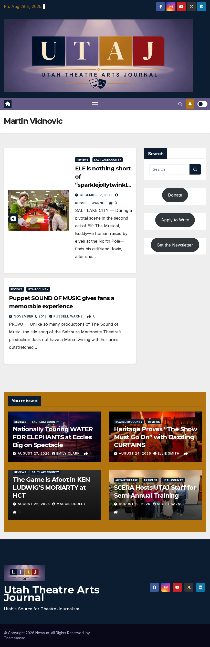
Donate (175, 195)
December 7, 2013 (97, 195)
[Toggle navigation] (95, 104)
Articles (150, 480)
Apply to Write (175, 219)
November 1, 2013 (31, 316)
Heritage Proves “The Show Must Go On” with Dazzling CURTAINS (155, 437)
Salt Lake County (107, 159)
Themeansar (14, 638)
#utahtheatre (127, 480)
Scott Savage (171, 504)
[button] (180, 104)
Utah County (38, 289)
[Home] (8, 104)
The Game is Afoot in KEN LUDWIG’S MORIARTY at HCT (51, 487)
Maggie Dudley (71, 504)
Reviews (82, 159)
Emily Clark (68, 453)
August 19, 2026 (135, 504)
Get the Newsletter (175, 245)
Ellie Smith (169, 453)
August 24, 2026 (135, 453)
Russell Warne (69, 316)
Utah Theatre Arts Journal (52, 593)
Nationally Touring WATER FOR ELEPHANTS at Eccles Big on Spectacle (53, 437)
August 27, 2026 (34, 453)
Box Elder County (129, 421)
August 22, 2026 (34, 504)
